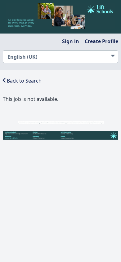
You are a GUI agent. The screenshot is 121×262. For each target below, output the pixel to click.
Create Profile (101, 41)
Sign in (70, 41)
